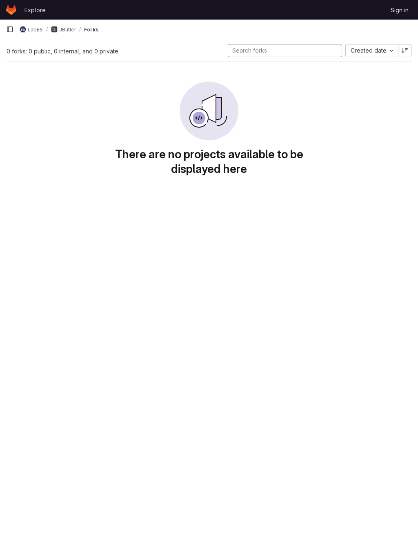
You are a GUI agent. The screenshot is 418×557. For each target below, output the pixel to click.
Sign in (400, 10)
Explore (35, 10)
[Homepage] (11, 9)
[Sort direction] (404, 50)
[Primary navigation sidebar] (9, 29)
